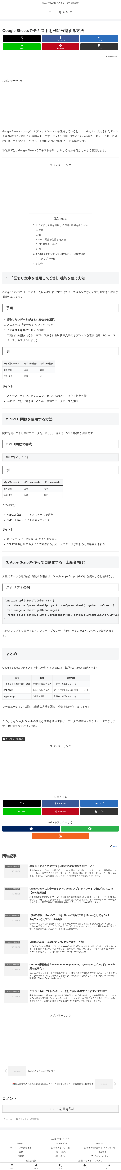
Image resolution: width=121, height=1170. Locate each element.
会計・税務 (60, 1152)
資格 (21, 1152)
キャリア (21, 1143)
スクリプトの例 (47, 258)
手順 (41, 230)
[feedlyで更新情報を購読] (90, 829)
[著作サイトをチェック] (31, 829)
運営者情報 (31, 1160)
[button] (99, 46)
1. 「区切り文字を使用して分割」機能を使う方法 (62, 225)
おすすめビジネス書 (60, 1147)
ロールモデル (60, 1143)
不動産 (21, 1156)
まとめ (39, 263)
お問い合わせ (60, 1156)
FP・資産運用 (100, 1152)
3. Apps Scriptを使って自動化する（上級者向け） (62, 253)
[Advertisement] (60, 67)
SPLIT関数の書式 (48, 244)
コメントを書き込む (60, 1109)
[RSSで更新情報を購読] (60, 836)
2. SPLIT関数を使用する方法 (51, 239)
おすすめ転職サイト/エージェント (100, 1147)
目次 (56, 218)
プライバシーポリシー (100, 1156)
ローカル (100, 1143)
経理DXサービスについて (90, 1160)
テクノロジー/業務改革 (15, 739)
